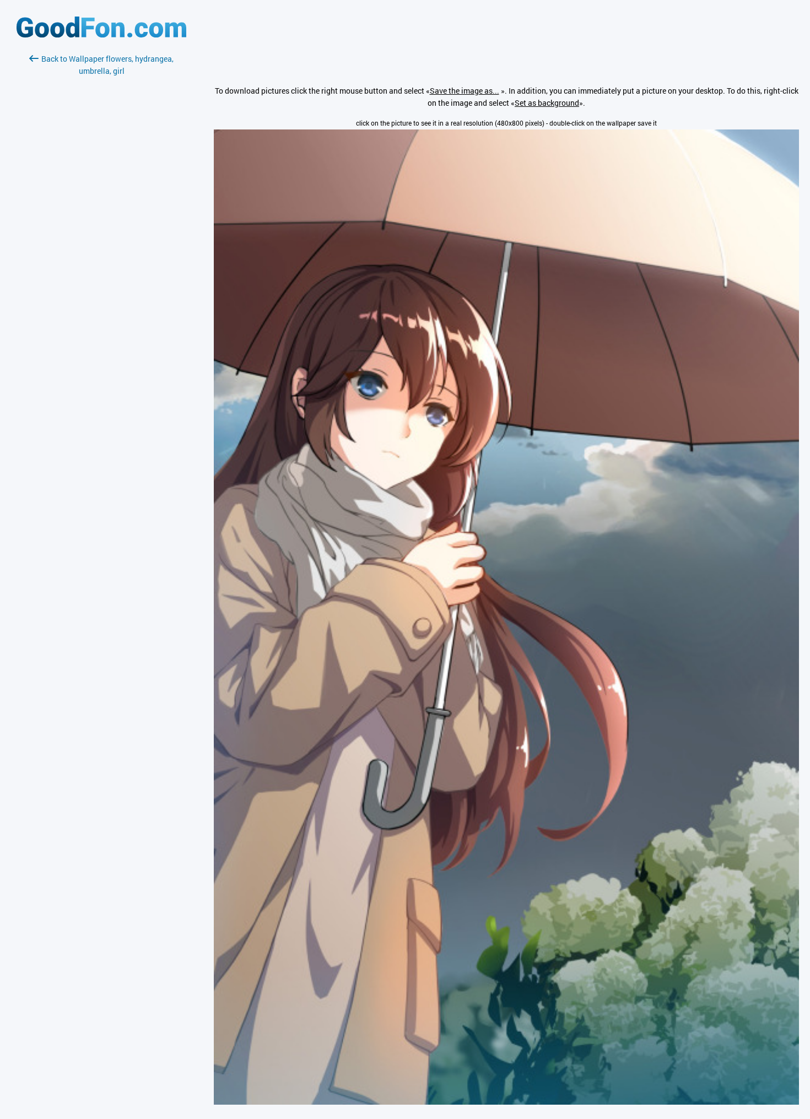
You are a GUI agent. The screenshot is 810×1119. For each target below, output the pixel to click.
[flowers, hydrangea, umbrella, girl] (506, 1101)
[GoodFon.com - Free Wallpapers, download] (101, 34)
